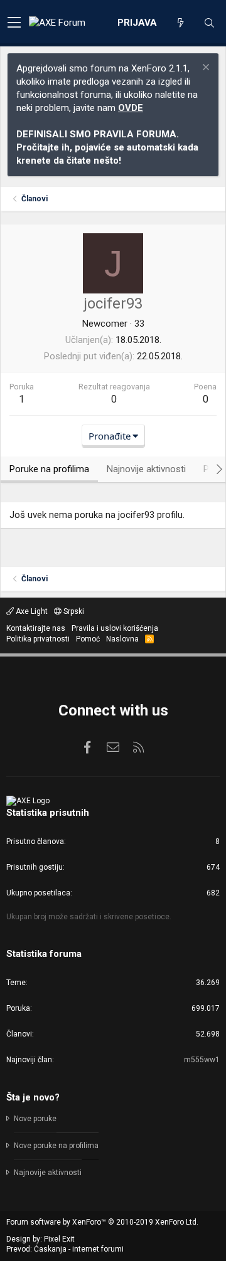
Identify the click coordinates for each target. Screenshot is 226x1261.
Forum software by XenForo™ (102, 1222)
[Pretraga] (209, 23)
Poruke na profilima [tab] (49, 469)
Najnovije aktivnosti (48, 1172)
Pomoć (88, 639)
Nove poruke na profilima (56, 1145)
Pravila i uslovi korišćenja (115, 628)
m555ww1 (202, 1059)
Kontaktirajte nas (35, 628)
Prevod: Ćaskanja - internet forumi (65, 1249)
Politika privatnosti (38, 639)
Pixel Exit (59, 1239)
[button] (14, 23)
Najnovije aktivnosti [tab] (146, 469)
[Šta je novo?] (180, 23)
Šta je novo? (33, 1097)
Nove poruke (35, 1118)
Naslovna (122, 639)
